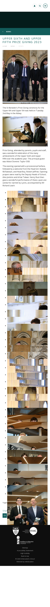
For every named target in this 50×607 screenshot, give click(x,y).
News (13, 46)
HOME (5, 46)
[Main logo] (16, 534)
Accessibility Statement (25, 550)
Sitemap (25, 548)
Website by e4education (25, 562)
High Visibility (25, 553)
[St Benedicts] (5, 5)
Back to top (25, 556)
